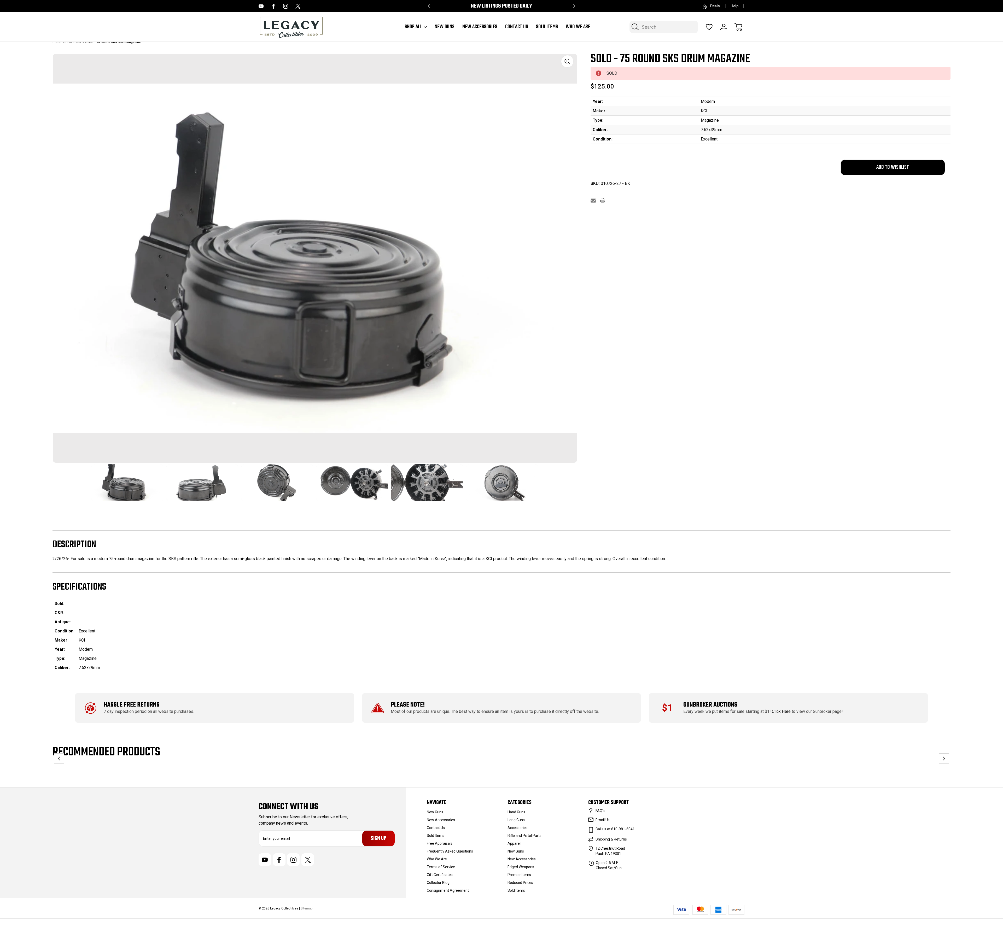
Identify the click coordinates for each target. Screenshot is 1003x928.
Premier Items (519, 875)
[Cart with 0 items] (738, 27)
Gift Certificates (440, 875)
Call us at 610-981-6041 (615, 829)
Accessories (518, 828)
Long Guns (516, 820)
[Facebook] (273, 6)
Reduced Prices (520, 882)
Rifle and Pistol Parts (524, 835)
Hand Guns (516, 812)
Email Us (603, 820)
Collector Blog (438, 882)
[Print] (602, 200)
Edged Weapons (521, 867)
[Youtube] (261, 6)
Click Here (781, 711)
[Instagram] (285, 6)
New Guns (444, 27)
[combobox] (663, 27)
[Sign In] (724, 27)
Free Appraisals (439, 843)
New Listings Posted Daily (501, 6)
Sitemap (306, 908)
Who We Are (578, 27)
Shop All (413, 27)
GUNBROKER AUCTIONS (710, 705)
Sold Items (547, 27)
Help (734, 6)
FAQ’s (600, 811)
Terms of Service (441, 867)
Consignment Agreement (448, 890)
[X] (297, 6)
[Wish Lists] (709, 27)
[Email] (593, 200)
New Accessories (479, 27)
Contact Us (516, 27)
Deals (715, 6)
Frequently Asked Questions (450, 851)
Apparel (514, 843)
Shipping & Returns (611, 839)
